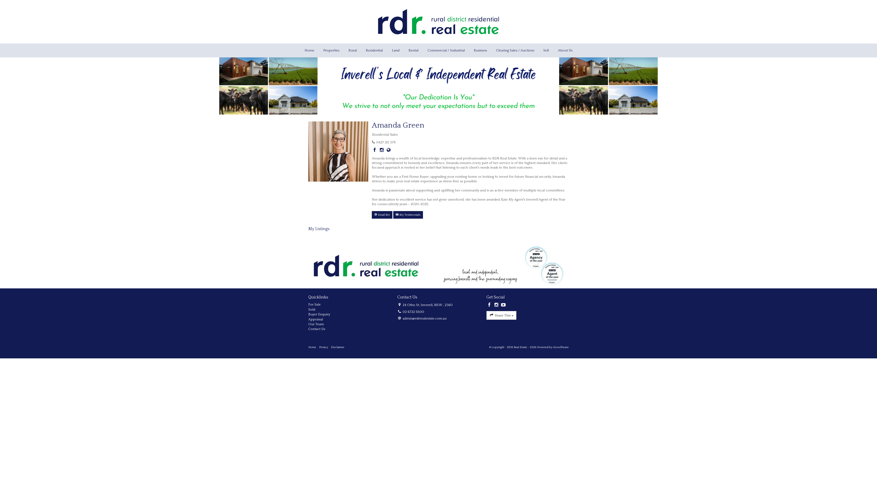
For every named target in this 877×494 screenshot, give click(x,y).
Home (309, 50)
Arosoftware (561, 347)
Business (480, 50)
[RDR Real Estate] (438, 21)
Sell (546, 50)
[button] (382, 215)
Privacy (323, 347)
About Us (565, 50)
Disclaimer (337, 347)
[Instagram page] (382, 150)
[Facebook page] (375, 150)
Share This (503, 315)
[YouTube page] (503, 305)
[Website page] (389, 150)
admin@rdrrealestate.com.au (424, 318)
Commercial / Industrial (446, 50)
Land (395, 50)
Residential (374, 50)
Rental (413, 50)
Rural (353, 50)
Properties (331, 50)
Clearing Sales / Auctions (515, 50)
